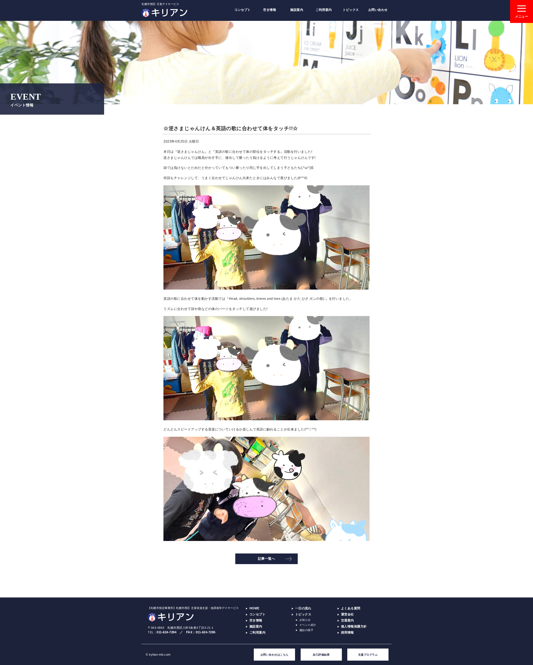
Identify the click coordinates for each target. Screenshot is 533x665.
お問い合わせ (378, 9)
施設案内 (296, 9)
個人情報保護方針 (354, 626)
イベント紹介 (307, 624)
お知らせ (305, 619)
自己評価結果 (321, 654)
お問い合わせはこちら (274, 654)
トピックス (351, 9)
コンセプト (242, 9)
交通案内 (347, 620)
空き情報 (269, 9)
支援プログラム (368, 654)
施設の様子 (306, 630)
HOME (254, 608)
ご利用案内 (324, 9)
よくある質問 (350, 608)
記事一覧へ (266, 558)
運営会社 (347, 614)
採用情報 (347, 632)
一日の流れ (303, 608)
